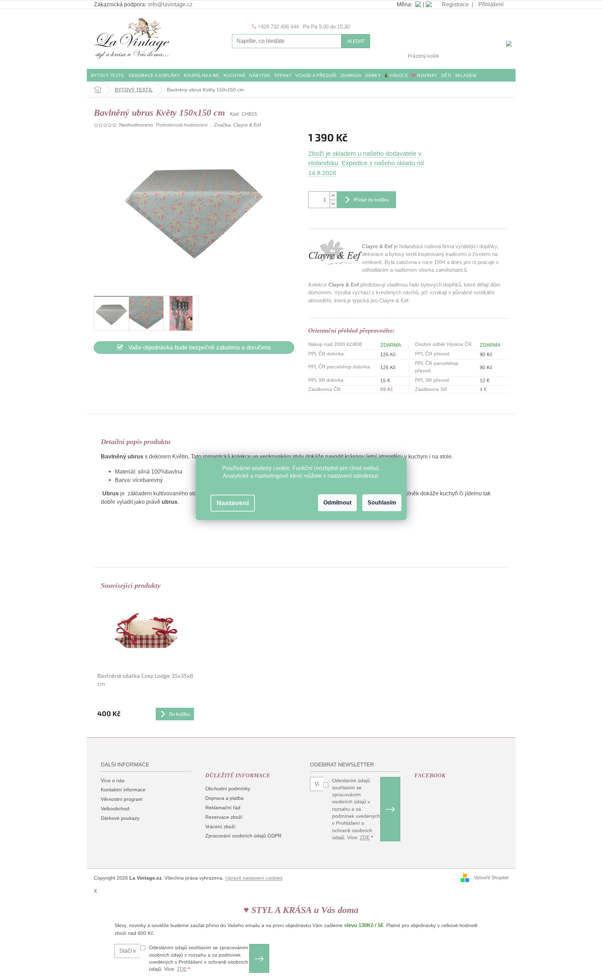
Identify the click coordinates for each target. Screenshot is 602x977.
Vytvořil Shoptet (491, 877)
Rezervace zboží (223, 817)
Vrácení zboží (220, 826)
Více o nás (112, 780)
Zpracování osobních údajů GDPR (243, 835)
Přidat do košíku (371, 200)
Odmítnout (337, 503)
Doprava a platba (224, 798)
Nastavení (232, 503)
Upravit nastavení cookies (254, 878)
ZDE (365, 837)
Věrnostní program (122, 799)
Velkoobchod (115, 808)
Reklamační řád (222, 807)
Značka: (237, 125)
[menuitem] (108, 76)
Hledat (355, 41)
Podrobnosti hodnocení (182, 125)
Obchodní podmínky (227, 788)
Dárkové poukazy (120, 818)
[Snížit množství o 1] (333, 204)
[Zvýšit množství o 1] (333, 196)
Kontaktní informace (123, 789)
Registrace (455, 4)
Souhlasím (382, 503)
